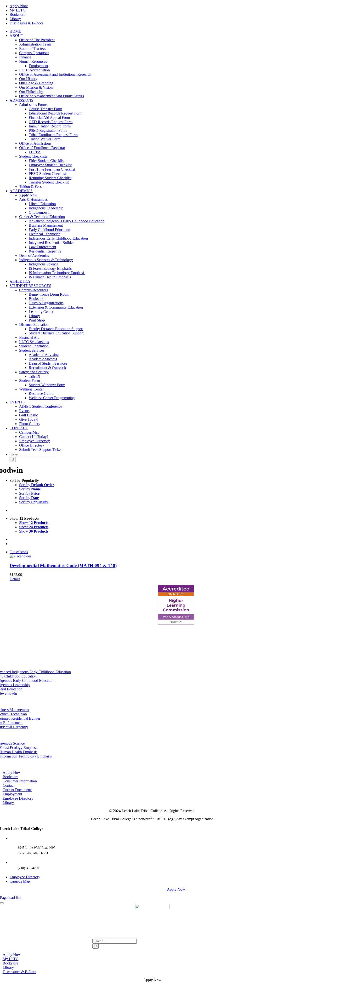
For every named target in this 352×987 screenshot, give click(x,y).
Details (15, 579)
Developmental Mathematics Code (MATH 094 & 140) (63, 565)
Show (33, 523)
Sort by (36, 485)
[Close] (2, 903)
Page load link (11, 897)
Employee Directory (25, 877)
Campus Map (20, 881)
